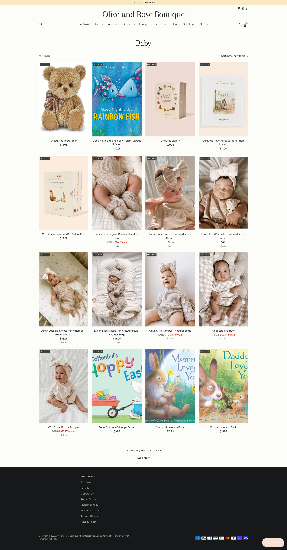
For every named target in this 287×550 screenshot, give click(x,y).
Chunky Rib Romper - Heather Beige (170, 330)
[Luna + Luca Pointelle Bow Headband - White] (223, 193)
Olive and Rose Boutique (67, 536)
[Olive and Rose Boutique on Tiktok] (246, 8)
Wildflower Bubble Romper (63, 427)
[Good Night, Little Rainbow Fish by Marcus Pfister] (117, 99)
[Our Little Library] (170, 99)
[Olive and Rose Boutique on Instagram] (243, 8)
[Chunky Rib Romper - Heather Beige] (170, 289)
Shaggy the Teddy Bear (63, 140)
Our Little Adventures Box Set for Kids (63, 234)
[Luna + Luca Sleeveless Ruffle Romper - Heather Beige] (63, 289)
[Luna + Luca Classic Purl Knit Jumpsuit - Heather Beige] (117, 289)
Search (85, 488)
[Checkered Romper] (223, 289)
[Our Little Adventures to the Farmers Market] (223, 99)
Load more (143, 457)
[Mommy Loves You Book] (170, 386)
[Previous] (120, 2)
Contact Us (87, 493)
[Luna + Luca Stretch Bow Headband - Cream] (170, 193)
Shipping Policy (89, 504)
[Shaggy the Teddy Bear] (63, 99)
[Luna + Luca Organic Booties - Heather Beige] (117, 193)
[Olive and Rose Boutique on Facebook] (239, 8)
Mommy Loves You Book (170, 427)
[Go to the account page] (240, 24)
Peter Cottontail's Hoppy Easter (117, 427)
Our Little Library (170, 140)
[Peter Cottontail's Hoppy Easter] (117, 386)
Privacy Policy (89, 521)
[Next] (166, 2)
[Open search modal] (40, 24)
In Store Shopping (91, 510)
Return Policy (88, 499)
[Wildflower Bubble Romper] (63, 386)
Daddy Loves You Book (223, 427)
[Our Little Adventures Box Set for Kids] (63, 193)
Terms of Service (90, 516)
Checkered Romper (223, 330)
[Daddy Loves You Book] (223, 386)
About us (86, 482)
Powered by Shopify (48, 539)
